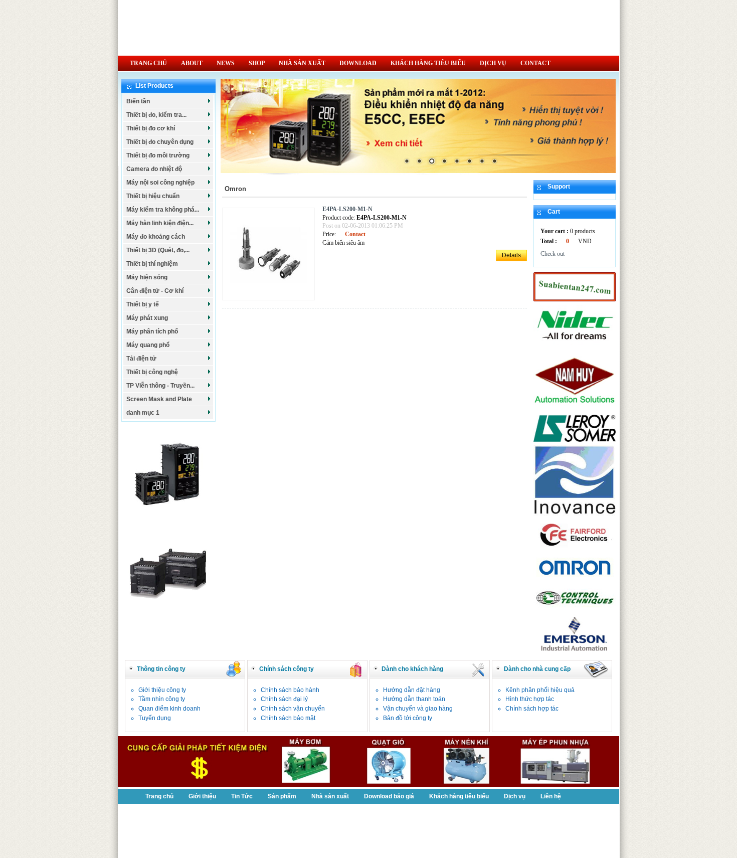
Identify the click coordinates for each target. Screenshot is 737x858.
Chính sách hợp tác (532, 708)
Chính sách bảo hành (290, 690)
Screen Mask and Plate (159, 399)
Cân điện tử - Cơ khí (154, 290)
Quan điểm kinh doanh (169, 708)
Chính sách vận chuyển (293, 708)
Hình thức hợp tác (529, 699)
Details (511, 255)
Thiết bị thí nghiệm (152, 263)
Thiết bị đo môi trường (158, 155)
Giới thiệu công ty (162, 690)
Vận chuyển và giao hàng (418, 708)
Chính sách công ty (286, 668)
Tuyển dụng (154, 718)
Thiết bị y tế (142, 304)
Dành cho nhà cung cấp (537, 668)
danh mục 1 (142, 412)
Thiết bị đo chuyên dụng (160, 141)
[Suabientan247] (574, 299)
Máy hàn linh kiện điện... (160, 223)
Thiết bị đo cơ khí (150, 128)
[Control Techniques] (574, 608)
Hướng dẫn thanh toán (414, 699)
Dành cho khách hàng (412, 668)
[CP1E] (168, 615)
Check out (552, 253)
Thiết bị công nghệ (152, 372)
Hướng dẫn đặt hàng (411, 690)
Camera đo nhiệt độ (154, 169)
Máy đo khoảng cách (155, 236)
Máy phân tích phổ (152, 331)
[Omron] (574, 578)
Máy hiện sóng (146, 277)
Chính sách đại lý (284, 699)
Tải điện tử (141, 358)
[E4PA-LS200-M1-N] (271, 300)
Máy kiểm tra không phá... (162, 209)
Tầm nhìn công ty (161, 699)
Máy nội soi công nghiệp (160, 182)
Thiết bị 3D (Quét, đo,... (158, 250)
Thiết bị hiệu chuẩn (152, 196)
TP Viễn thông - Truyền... (160, 385)
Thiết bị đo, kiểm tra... (156, 114)
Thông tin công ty (161, 668)
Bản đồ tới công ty (407, 718)
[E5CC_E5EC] (168, 518)
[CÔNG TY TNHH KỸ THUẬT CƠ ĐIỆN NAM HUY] (574, 409)
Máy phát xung (147, 317)
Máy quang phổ (147, 345)
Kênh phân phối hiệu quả (540, 690)
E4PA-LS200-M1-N (347, 209)
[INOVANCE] (574, 514)
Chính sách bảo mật (288, 718)
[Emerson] (574, 651)
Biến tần (138, 101)
